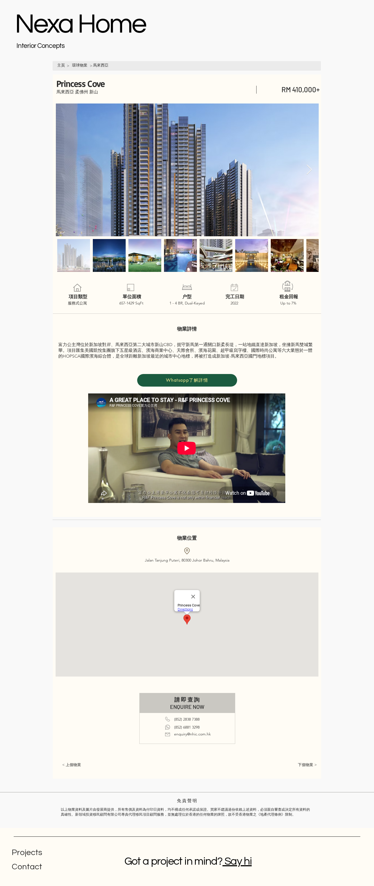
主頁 (61, 65)
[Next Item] (309, 170)
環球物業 (79, 65)
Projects (27, 852)
